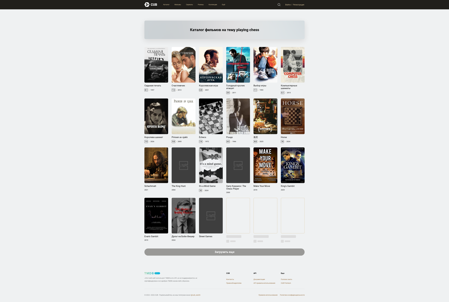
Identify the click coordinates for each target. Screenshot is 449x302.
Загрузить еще (224, 252)
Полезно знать (286, 279)
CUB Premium (286, 283)
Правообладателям (233, 283)
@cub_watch (195, 295)
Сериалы (189, 4)
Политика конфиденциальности (292, 295)
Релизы (201, 4)
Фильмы (177, 4)
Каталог (166, 4)
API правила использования (264, 283)
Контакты (230, 279)
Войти (288, 5)
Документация (259, 279)
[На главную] (150, 4)
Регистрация (298, 5)
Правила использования (268, 295)
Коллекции (213, 4)
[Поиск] (279, 4)
